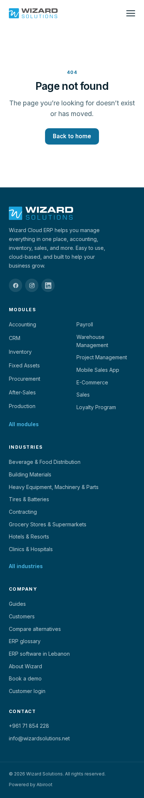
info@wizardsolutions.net (39, 738)
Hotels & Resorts (29, 536)
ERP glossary (25, 641)
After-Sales (22, 392)
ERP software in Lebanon (39, 654)
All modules (24, 424)
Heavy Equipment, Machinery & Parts (54, 487)
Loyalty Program (96, 407)
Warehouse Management (92, 341)
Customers (22, 616)
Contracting (23, 512)
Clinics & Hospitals (31, 549)
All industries (26, 566)
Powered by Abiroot (30, 784)
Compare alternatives (35, 629)
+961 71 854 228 (29, 726)
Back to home (72, 136)
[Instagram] (31, 285)
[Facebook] (15, 285)
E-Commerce (92, 382)
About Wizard (25, 666)
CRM (14, 338)
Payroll (84, 324)
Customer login (27, 691)
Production (22, 406)
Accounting (22, 324)
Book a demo (25, 678)
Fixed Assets (24, 365)
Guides (17, 604)
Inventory (20, 352)
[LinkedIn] (48, 285)
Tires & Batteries (29, 499)
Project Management (101, 357)
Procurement (24, 379)
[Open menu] (130, 13)
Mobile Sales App (97, 370)
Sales (83, 394)
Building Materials (30, 474)
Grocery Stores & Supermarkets (47, 524)
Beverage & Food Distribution (44, 462)
